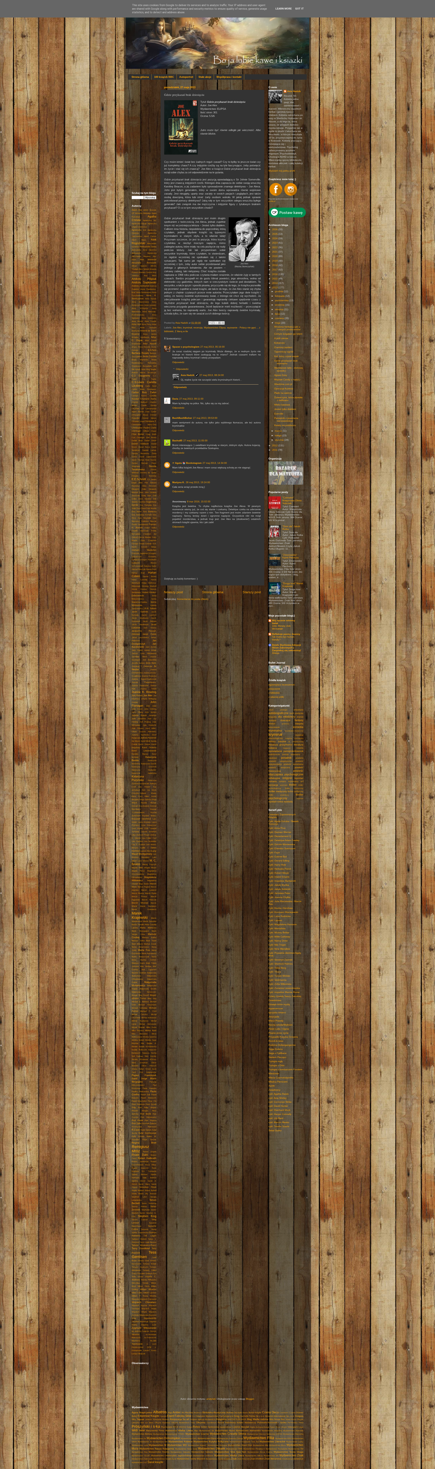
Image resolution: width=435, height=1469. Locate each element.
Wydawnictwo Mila (260, 1445)
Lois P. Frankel (138, 844)
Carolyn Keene (139, 396)
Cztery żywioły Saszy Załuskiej (284, 996)
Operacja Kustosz (283, 388)
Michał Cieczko (139, 1014)
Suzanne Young (148, 1229)
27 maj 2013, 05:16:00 (212, 347)
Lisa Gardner (137, 841)
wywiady (288, 801)
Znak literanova (272, 1458)
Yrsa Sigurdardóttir (144, 1318)
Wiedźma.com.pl (283, 384)
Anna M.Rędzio (140, 308)
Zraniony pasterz (283, 347)
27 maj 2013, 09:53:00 (205, 418)
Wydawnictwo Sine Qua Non (230, 1452)
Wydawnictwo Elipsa (215, 327)
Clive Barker (138, 434)
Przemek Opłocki (149, 1123)
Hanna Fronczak (139, 569)
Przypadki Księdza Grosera (283, 1037)
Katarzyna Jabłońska (144, 773)
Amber (177, 1412)
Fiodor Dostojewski (140, 524)
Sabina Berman (139, 1174)
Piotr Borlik (145, 1114)
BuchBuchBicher (182, 418)
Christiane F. (150, 421)
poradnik (286, 757)
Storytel (245, 1427)
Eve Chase (141, 508)
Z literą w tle (181, 331)
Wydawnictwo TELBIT (141, 1456)
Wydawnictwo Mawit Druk (240, 1445)
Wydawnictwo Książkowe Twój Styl (244, 1442)
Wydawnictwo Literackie (272, 1441)
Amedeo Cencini (145, 272)
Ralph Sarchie (149, 1140)
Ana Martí (150, 276)
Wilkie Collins (137, 1293)
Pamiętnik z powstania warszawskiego (286, 419)
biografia (272, 717)
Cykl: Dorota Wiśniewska (281, 844)
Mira (271, 1419)
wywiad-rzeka (275, 801)
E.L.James (151, 479)
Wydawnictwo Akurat (225, 1430)
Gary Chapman (148, 540)
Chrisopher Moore (140, 415)
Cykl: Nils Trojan (277, 945)
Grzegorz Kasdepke (148, 560)
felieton (271, 724)
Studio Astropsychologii (259, 1427)
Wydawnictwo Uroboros (203, 1456)
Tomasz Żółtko (149, 1270)
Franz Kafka (150, 528)
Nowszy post (173, 592)
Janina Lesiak (150, 650)
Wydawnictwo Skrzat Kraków (260, 1452)
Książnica (221, 1419)
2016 (275, 274)
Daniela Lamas (149, 450)
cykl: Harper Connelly (279, 1114)
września (280, 305)
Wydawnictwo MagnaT (197, 1445)
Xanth (271, 1086)
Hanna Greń (151, 569)
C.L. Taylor (149, 379)
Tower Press (275, 1427)
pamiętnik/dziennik (293, 751)
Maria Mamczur (148, 928)
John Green (137, 709)
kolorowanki (274, 727)
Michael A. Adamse (140, 1002)
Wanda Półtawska (148, 1280)
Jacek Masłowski (140, 618)
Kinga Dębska (145, 799)
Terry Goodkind (141, 1248)
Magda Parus (138, 871)
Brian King (145, 369)
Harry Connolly (139, 580)
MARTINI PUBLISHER (237, 1419)
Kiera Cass (137, 796)
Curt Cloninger (138, 437)
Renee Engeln (149, 1152)
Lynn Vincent (143, 861)
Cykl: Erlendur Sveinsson (281, 848)
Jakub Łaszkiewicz (140, 637)
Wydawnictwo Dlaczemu (293, 1434)
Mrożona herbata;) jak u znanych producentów (287, 328)
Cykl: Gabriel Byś (277, 856)
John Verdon (150, 712)
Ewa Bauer (137, 512)
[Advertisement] (144, 135)
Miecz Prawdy (275, 1020)
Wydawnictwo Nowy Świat (186, 1449)
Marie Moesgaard (140, 931)
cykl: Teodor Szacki (278, 1126)
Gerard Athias (148, 547)
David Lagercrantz (147, 457)
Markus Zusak (150, 944)
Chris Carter (150, 412)
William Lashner (149, 1293)
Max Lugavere (149, 970)
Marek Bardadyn (148, 906)
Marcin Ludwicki (148, 890)
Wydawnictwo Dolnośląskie (163, 1438)
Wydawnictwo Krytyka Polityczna (211, 1441)
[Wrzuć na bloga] (213, 323)
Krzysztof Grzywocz (141, 819)
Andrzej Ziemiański (141, 286)
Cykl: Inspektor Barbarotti (282, 881)
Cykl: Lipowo (275, 920)
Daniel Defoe (150, 440)
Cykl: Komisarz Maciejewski (283, 912)
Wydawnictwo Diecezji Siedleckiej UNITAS (264, 1434)
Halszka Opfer (150, 566)
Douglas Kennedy (144, 476)
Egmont (163, 1416)
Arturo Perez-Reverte (141, 347)
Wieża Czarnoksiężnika (280, 1077)
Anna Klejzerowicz (140, 302)
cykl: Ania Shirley (277, 1098)
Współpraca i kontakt (228, 76)
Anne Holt (136, 324)
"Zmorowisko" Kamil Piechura (290, 556)
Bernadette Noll (149, 366)
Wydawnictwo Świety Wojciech (191, 1459)
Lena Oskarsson (148, 825)
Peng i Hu (152, 1101)
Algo (170, 1412)
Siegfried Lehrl (139, 1197)
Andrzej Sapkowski (144, 282)
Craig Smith (151, 434)
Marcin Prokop (139, 896)
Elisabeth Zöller (139, 489)
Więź (196, 1431)
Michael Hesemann (147, 1005)
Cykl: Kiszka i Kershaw (280, 908)
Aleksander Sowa (148, 246)
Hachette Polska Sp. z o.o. (252, 1416)
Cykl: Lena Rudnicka (279, 916)
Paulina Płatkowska (140, 1091)
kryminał (187, 327)
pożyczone (274, 689)
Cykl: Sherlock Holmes (280, 964)
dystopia (272, 720)
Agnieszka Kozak (139, 224)
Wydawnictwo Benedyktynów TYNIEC (169, 1434)
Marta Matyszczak (140, 957)
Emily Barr (146, 496)
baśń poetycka (296, 713)
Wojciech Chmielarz (144, 1302)
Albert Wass (139, 240)
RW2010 (182, 1427)
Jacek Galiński (140, 612)
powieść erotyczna (279, 767)
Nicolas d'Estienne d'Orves (144, 1059)
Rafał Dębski (146, 1130)
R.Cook (136, 1130)
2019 (275, 261)
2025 (275, 234)
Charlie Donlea (148, 405)
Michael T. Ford (148, 1011)
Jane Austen (150, 647)
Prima (301, 1423)
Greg (236, 1416)
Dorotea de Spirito (148, 473)
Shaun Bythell (150, 1190)
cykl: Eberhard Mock (279, 1110)
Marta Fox (144, 950)
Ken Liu (146, 790)
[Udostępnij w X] (216, 323)
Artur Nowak (149, 343)
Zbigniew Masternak (140, 1322)
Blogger (250, 1399)
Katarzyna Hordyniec (144, 770)
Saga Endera (275, 1049)
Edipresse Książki (148, 1415)
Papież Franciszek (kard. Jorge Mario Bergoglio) (144, 1078)
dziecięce (285, 720)
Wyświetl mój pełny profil (281, 171)
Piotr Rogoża (150, 1120)
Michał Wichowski (147, 1024)
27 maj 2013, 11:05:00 (195, 440)
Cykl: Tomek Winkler (279, 976)
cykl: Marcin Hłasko (278, 1122)
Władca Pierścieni (278, 1081)
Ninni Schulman (140, 1063)
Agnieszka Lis (139, 230)
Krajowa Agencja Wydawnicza (202, 1419)
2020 (275, 256)
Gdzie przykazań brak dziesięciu (286, 362)
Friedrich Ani (150, 534)
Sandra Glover (138, 1181)
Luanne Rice (145, 851)
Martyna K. (178, 482)
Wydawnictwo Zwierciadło (142, 1459)
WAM (142, 1430)
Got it (299, 8)
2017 (275, 269)
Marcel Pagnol (144, 887)
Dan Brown (151, 437)
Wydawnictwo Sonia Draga (288, 1452)
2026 (275, 229)
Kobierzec (279, 343)
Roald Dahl (140, 1154)
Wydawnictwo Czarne (197, 1434)
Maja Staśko (144, 884)
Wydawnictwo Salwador (180, 1452)
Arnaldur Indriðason (140, 337)
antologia (283, 710)
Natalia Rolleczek (139, 1050)
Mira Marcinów (139, 1034)
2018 (275, 265)
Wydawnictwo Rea (139, 1452)
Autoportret (186, 76)
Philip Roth (137, 1107)
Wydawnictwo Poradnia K (254, 1449)
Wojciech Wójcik (139, 1312)
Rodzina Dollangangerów (281, 1045)
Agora (135, 1412)
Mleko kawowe (282, 404)
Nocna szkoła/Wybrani (280, 1025)
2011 (275, 450)
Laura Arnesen (144, 822)
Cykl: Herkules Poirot (279, 869)
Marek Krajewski (140, 915)
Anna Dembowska (144, 292)
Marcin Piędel (150, 893)
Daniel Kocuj (144, 447)
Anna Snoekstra (149, 318)
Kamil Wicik (145, 741)
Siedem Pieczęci (277, 1057)
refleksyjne (274, 778)
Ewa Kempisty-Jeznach (142, 515)
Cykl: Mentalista (276, 928)
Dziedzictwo (274, 1000)
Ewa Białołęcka (149, 512)
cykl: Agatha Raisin (278, 1094)
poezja (285, 754)
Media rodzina (260, 1419)
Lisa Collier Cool (149, 838)
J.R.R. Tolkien (149, 608)
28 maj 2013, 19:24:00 (198, 482)
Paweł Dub (145, 1095)
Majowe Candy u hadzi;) (287, 379)
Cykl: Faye (274, 852)
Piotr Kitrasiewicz (148, 1117)
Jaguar (140, 1419)
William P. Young (140, 1296)
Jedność (148, 1419)
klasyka (299, 723)
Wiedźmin (273, 1073)
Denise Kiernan (140, 463)
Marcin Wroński (140, 903)
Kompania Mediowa (161, 1419)
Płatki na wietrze (283, 393)
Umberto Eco (150, 1273)
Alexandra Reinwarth (144, 263)
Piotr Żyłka (136, 1123)
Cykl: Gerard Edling (278, 860)
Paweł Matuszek (148, 1098)
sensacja (273, 785)
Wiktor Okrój (143, 1286)
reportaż (298, 778)
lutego (278, 435)
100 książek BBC (164, 76)
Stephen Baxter (138, 1213)
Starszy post (252, 592)
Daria (175, 399)
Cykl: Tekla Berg (277, 968)
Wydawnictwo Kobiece (180, 1441)
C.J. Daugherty (141, 375)
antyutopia (298, 710)
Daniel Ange (137, 440)
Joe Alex (177, 327)
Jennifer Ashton (138, 663)
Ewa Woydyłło (144, 518)
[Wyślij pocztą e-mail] (210, 323)
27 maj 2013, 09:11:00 (191, 399)
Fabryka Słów (183, 1415)
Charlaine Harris (148, 399)
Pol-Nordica (292, 1423)
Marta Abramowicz (140, 947)
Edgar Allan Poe (140, 483)
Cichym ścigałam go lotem (288, 334)
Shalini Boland (138, 1190)
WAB (135, 1430)
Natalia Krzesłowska (147, 1046)
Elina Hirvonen (149, 486)
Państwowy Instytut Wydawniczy (240, 1422)
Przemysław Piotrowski (144, 1127)
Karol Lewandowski (144, 751)
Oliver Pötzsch (149, 1066)
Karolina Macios (140, 754)
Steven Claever (140, 1220)
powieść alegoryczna (280, 761)
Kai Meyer (136, 741)
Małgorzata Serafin (148, 989)
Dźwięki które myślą (279, 1004)
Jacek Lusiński (149, 615)
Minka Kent (150, 1030)
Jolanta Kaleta (139, 715)
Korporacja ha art (179, 1419)
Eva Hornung (146, 505)
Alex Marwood (148, 259)
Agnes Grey (280, 375)
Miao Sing (151, 998)
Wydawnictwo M (157, 1445)
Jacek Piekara (149, 621)
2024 (275, 238)
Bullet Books (243, 1413)
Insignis (299, 1416)
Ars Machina (187, 1412)
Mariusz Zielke (138, 941)
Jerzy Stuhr (151, 663)
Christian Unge (138, 421)
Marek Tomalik (138, 924)
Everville (278, 413)
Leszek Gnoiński (148, 832)
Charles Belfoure (139, 402)
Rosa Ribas (150, 1165)
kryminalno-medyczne (294, 731)
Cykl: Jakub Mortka (278, 885)
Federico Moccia (148, 521)
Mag (249, 1419)
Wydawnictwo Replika (159, 1452)
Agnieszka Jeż (149, 220)
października (282, 300)
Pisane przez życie (278, 1033)
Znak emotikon (257, 1459)
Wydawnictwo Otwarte (211, 1448)
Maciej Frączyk (149, 864)
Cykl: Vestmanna (277, 980)
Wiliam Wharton (148, 1289)
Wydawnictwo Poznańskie (277, 1449)
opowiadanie (275, 751)
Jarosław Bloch (139, 657)
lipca (278, 314)
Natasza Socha (149, 1053)
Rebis (196, 1426)
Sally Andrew (149, 1178)
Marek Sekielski (149, 921)
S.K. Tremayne (149, 1171)
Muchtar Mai (138, 1043)
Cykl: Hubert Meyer (278, 873)
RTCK (175, 1427)
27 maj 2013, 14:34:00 (215, 463)
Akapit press (145, 1412)
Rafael (189, 1427)
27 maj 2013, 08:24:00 (211, 375)
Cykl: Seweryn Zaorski (280, 959)
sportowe (284, 785)
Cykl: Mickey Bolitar (278, 932)
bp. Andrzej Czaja (139, 1331)
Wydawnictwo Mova (277, 1445)
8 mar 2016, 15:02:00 (198, 501)
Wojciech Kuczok (139, 1305)
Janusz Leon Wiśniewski (144, 653)
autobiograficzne (278, 713)
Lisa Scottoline (150, 841)
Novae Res (279, 1419)
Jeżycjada (273, 1016)
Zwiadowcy (274, 1090)
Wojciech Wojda (149, 1309)
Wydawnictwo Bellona (142, 1434)
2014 (275, 283)
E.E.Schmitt (139, 479)
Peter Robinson (138, 1104)
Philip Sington (150, 1107)
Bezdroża (198, 1413)
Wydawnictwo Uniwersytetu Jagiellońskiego (171, 1455)
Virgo (301, 1427)
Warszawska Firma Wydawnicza (161, 1430)
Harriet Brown (149, 576)
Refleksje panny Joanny (286, 634)
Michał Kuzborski (140, 1021)
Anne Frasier (150, 321)
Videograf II (293, 1427)
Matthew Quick (138, 963)
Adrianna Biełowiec (143, 213)
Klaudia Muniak (148, 803)
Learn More (283, 8)
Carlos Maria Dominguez (144, 389)
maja (278, 323)
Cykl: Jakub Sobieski (279, 889)
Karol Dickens (149, 747)
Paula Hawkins (149, 1088)
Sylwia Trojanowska (140, 1233)
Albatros (160, 1412)
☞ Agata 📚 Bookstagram (187, 463)
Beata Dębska (149, 356)
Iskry (134, 1419)
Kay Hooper (144, 787)
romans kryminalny (288, 781)
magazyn (287, 748)
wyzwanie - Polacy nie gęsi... (242, 327)
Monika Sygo (150, 1040)
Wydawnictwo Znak (291, 1455)
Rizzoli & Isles (275, 1041)
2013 (275, 287)
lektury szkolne (277, 741)
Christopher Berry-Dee (144, 425)
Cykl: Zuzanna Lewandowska (284, 988)
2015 (275, 278)
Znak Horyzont (243, 1459)
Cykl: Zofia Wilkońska (279, 984)
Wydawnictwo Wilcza (254, 1456)
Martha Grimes (148, 960)
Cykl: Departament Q (279, 836)
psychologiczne (293, 774)
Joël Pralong (145, 722)
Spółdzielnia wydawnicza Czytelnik (224, 1427)
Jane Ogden (137, 650)
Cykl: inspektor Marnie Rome (284, 992)
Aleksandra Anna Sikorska (144, 250)
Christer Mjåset (149, 418)
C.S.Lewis (138, 382)
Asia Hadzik (187, 375)
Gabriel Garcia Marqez (141, 537)
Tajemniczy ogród (283, 351)
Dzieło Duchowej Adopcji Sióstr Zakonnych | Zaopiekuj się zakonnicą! (286, 648)
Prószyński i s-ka (146, 1426)
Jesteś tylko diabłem (285, 409)
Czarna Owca (270, 1412)
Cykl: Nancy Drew (278, 940)
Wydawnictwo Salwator (202, 1452)
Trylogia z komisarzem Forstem (285, 1069)
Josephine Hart (144, 719)
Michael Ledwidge (139, 1008)
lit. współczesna (296, 742)
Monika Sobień (138, 1040)
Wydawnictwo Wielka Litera (229, 1455)
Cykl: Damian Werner (279, 832)
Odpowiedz (178, 362)
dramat (300, 717)
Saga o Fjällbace (277, 1053)
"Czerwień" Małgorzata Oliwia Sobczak (292, 500)
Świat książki (155, 1462)
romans (272, 781)
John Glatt (151, 706)
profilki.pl (271, 201)
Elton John (144, 492)
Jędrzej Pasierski (148, 738)
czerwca (279, 318)
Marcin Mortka (138, 893)
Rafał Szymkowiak (147, 1133)
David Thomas (138, 460)
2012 (275, 445)
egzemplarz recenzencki (281, 684)
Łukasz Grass (149, 1350)
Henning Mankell (149, 586)
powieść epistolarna (293, 764)
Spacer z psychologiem (185, 347)
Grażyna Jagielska (140, 553)
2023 (275, 243)
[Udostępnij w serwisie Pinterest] (223, 323)
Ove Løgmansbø (147, 1072)
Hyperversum (275, 1008)
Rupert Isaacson (140, 1168)
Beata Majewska (140, 360)
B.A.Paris (152, 350)
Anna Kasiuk (150, 299)
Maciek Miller (137, 868)
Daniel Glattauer (140, 444)
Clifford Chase (149, 431)
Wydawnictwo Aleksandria (248, 1430)
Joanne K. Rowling (144, 691)
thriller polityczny (295, 791)
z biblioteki (274, 693)
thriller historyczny (294, 788)
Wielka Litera (185, 1430)
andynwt (210, 1399)
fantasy (299, 720)
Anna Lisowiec (150, 305)
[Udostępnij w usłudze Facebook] (219, 323)
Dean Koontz (150, 460)
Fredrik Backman (140, 531)
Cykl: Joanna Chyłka (279, 897)
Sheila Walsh (137, 1194)
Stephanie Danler (149, 1210)
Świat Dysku (275, 1130)
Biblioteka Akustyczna (214, 1412)
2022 (275, 247)
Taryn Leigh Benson (148, 1242)
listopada (280, 296)
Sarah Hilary (144, 1184)
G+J (194, 1416)
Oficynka (200, 1422)
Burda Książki (255, 1412)
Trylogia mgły (275, 1061)
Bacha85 (177, 440)
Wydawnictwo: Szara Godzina (218, 1459)
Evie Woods (151, 508)
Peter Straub (151, 1104)
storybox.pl (298, 1459)
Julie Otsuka (137, 728)
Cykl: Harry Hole (277, 865)
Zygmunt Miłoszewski (144, 1328)
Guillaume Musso (144, 563)
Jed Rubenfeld (149, 660)
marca (278, 431)
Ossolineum (211, 1423)
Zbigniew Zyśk (148, 1325)
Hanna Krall (138, 573)
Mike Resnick (138, 1031)
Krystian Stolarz (149, 816)
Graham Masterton (144, 550)
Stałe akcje (204, 76)
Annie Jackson (148, 328)
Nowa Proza (291, 1419)
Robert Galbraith (147, 1158)
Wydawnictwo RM (295, 1449)
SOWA (204, 1427)
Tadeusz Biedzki (139, 1239)
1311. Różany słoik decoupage (281, 627)
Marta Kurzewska (149, 953)
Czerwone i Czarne (287, 1413)
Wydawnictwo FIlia (258, 1438)
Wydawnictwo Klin (160, 1442)
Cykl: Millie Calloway (279, 936)
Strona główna (140, 76)
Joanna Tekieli (148, 689)
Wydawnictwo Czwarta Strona (228, 1433)
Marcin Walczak (149, 900)
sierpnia (279, 309)
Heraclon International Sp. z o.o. (280, 1416)
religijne (287, 777)
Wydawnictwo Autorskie (293, 1431)
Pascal (221, 1422)
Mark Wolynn (137, 944)
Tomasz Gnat (143, 1261)
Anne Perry (146, 324)
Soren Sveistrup (149, 1203)
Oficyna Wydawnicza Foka (183, 1423)
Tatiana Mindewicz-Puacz (144, 1245)
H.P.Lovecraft (137, 566)
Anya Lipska (149, 334)
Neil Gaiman (137, 1056)
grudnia (279, 291)
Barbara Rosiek (140, 353)
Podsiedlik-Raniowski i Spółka (272, 1422)
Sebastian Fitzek (147, 1187)
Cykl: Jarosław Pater (279, 893)
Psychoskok (166, 1427)
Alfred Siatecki (139, 266)
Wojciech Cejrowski (148, 1299)
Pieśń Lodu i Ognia (278, 1029)
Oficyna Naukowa (162, 1423)
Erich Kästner (144, 499)
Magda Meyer (150, 868)
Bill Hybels (136, 369)
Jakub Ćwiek (149, 634)
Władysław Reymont (148, 1315)
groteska (285, 724)
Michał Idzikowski (148, 1018)
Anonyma (136, 331)
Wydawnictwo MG (177, 1445)
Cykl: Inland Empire (278, 877)
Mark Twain (151, 941)
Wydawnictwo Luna (140, 1445)
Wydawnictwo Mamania (217, 1445)
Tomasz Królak (149, 1264)
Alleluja (275, 653)
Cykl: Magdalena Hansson (282, 924)
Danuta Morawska (140, 453)
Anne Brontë (137, 321)
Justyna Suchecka (140, 735)
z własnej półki (276, 697)
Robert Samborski (140, 1161)
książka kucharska (294, 738)
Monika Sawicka (149, 1037)
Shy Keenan (150, 1194)
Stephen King (147, 1216)
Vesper (284, 1427)
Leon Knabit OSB (140, 828)
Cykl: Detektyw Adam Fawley (283, 840)
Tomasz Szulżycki (140, 1267)
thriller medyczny (277, 791)
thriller (293, 784)
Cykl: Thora (274, 972)
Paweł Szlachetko (139, 1101)
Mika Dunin (151, 1027)
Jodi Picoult (137, 695)
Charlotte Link (138, 409)
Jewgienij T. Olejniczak (142, 666)
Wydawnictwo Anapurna (272, 1431)
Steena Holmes (139, 1207)
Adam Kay (137, 210)
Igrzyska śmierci (277, 1012)
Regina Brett (144, 1142)
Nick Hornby (150, 1056)
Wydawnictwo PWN (234, 1449)
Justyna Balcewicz (147, 732)
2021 (275, 252)
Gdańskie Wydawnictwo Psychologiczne (214, 1416)
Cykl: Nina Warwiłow (279, 949)
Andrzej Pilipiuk (144, 278)
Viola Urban (137, 1277)
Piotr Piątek (137, 1120)
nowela (300, 748)
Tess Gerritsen (144, 1254)
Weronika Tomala (140, 1283)
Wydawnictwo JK (145, 1442)
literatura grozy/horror (280, 744)
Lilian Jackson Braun (140, 835)
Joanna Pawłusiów (140, 685)
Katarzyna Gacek (148, 764)
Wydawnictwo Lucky (294, 1442)
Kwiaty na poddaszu (285, 425)
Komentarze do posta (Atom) (192, 599)
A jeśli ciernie (281, 338)
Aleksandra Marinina (141, 256)
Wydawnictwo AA (206, 1431)
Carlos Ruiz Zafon (144, 392)
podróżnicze (274, 754)
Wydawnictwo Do (139, 1438)
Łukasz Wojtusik (138, 1354)
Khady (153, 793)
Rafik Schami (138, 1136)
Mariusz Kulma (149, 937)
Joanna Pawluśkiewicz (144, 682)
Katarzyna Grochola (144, 767)
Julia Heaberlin (149, 725)
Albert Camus (150, 236)
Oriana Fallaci (138, 1069)
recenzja (198, 327)
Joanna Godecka (149, 676)
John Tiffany (137, 712)
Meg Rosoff (144, 995)
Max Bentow (145, 966)
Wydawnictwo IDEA (283, 1438)
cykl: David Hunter (278, 1106)
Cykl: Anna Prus (276, 828)
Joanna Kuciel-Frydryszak (144, 679)
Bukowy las (231, 1412)
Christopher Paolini (141, 428)
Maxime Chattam (139, 973)
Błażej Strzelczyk (148, 373)
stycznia (279, 440)
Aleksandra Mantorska (144, 253)
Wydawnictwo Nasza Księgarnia (156, 1448)
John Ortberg (150, 709)
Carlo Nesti (150, 386)
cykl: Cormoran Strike (280, 1102)
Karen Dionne (144, 744)
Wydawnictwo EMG (189, 1438)
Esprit (170, 1415)
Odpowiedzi (182, 369)
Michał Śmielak (138, 1027)
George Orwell (138, 544)
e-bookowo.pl (287, 1459)
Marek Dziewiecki (144, 909)
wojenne (300, 798)
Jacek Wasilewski (140, 624)
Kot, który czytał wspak (286, 356)
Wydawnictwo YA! (271, 1456)
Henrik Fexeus (139, 589)
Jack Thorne (149, 628)
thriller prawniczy (278, 795)
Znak (234, 1458)
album (270, 710)
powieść (299, 758)
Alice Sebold (144, 269)
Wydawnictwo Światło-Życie (164, 1459)
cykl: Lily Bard (275, 1118)
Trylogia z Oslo (276, 1065)
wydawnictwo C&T (139, 1462)
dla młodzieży (286, 716)
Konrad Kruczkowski (140, 806)
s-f (302, 781)
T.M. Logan (150, 1236)
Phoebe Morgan (140, 1111)
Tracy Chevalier (138, 1273)
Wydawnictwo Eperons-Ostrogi (230, 1438)
